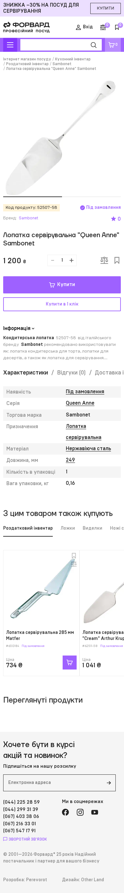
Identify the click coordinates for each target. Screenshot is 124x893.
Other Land (92, 880)
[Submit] (109, 782)
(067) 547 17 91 (19, 830)
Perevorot (36, 880)
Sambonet (62, 64)
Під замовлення (85, 391)
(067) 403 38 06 (21, 816)
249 (70, 460)
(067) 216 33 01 (19, 823)
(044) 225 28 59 (21, 802)
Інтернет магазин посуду (27, 59)
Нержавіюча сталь (88, 448)
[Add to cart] (70, 663)
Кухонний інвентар (73, 59)
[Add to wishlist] (117, 260)
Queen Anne (80, 403)
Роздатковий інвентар (27, 64)
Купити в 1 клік (62, 304)
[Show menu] (10, 45)
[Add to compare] (104, 260)
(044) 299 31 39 (20, 809)
